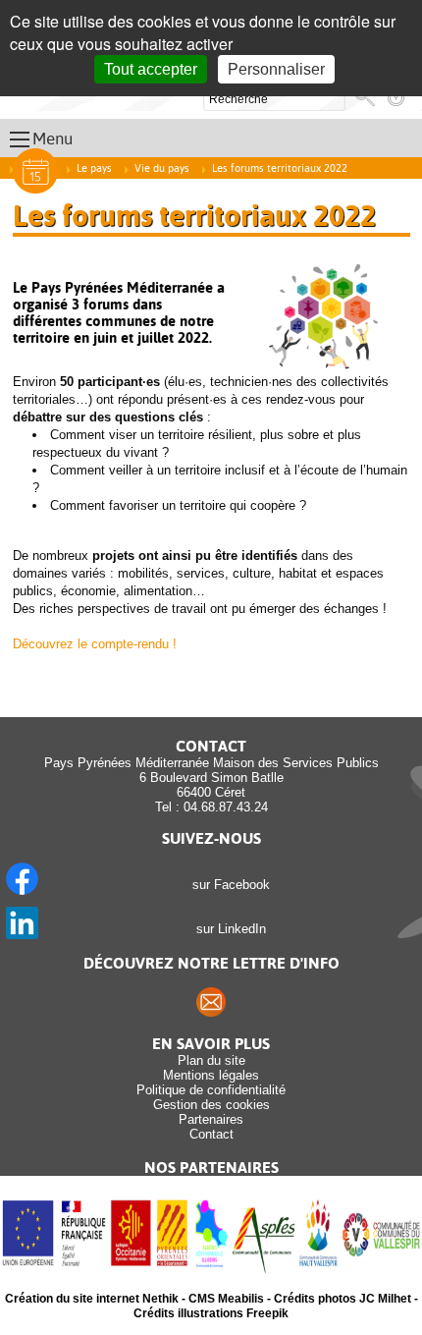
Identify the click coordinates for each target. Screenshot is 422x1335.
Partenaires (211, 1119)
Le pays (94, 168)
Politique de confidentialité (211, 1090)
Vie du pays (161, 168)
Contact (211, 1134)
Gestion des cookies (211, 1104)
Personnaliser (276, 69)
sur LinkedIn (227, 928)
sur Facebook (227, 884)
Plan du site (211, 1060)
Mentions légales (211, 1075)
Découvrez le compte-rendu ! (95, 644)
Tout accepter (150, 69)
